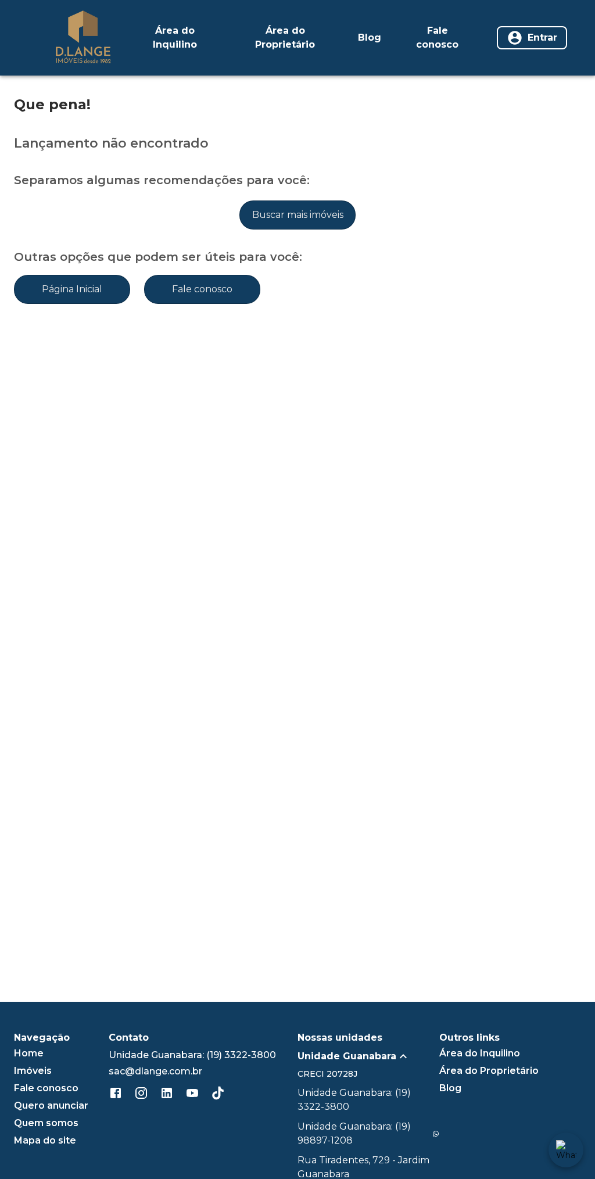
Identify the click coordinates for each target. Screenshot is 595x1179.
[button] (368, 1056)
